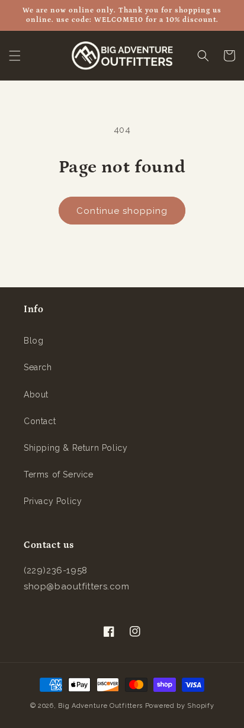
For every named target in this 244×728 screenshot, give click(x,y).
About (36, 394)
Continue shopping (122, 211)
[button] (15, 56)
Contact (40, 421)
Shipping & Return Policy (75, 448)
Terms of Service (59, 474)
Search (38, 367)
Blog (33, 340)
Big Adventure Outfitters (100, 706)
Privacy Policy (53, 501)
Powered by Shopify (179, 706)
